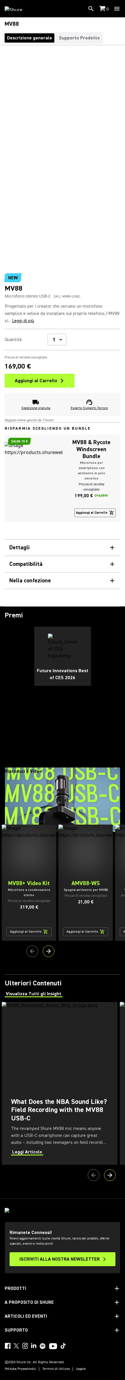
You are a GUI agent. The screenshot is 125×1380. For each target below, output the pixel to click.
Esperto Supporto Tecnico (89, 408)
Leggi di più (23, 321)
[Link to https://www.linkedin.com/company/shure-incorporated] (34, 1346)
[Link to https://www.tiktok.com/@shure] (63, 1346)
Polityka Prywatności (20, 1369)
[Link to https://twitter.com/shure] (16, 1346)
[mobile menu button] (116, 8)
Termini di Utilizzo (56, 1369)
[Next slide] (48, 951)
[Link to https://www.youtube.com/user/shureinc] (53, 1346)
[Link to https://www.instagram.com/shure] (25, 1346)
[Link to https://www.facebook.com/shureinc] (7, 1346)
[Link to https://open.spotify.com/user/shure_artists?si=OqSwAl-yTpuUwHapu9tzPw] (43, 1346)
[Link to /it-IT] (17, 8)
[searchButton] (91, 8)
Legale (81, 1369)
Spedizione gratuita (35, 408)
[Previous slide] (32, 951)
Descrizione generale (29, 38)
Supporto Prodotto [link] (79, 38)
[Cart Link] (102, 9)
